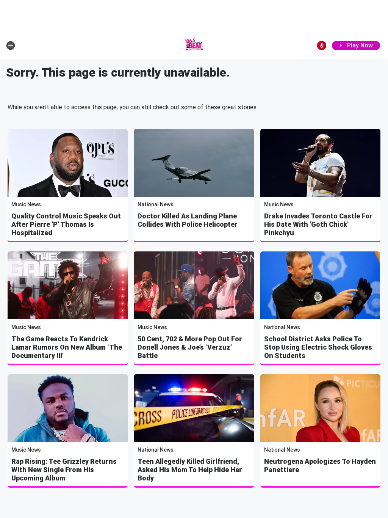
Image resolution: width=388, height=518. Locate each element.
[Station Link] (194, 45)
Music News (26, 204)
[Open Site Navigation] (10, 45)
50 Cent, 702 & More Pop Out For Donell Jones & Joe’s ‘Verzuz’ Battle (190, 347)
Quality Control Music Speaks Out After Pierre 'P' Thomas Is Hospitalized (66, 224)
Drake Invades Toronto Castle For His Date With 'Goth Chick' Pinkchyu (318, 224)
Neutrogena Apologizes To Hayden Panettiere (320, 465)
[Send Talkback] (321, 45)
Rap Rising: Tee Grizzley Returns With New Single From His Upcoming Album (64, 469)
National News (156, 204)
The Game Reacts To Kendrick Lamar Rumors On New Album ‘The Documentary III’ (66, 347)
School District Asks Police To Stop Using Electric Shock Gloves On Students (318, 347)
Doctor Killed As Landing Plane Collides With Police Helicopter (188, 220)
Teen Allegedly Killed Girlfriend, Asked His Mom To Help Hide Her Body (190, 469)
